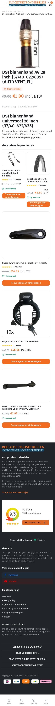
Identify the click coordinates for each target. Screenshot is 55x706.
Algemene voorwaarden (14, 604)
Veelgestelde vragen (12, 612)
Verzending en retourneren (15, 608)
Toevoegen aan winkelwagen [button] (13, 195)
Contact (6, 616)
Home (4, 11)
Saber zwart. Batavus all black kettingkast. (24, 263)
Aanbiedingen (15, 11)
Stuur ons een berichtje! (15, 492)
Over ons (6, 596)
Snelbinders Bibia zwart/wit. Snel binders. (11, 173)
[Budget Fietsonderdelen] (27, 3)
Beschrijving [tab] (9, 106)
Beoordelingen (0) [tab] (28, 106)
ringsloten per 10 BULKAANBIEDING (20, 341)
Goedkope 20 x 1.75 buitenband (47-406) (37, 180)
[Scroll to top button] (50, 693)
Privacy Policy (8, 600)
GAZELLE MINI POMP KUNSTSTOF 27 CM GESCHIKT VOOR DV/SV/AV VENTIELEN (21, 407)
